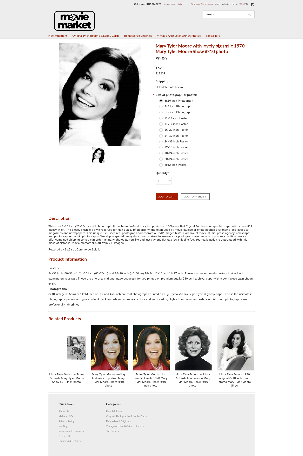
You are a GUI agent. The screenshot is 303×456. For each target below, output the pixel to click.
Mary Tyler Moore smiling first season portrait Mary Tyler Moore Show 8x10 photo (108, 380)
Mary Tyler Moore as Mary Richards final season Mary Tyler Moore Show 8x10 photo (192, 380)
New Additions (58, 35)
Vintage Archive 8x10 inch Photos (179, 35)
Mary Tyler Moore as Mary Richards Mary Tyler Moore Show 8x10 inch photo (66, 378)
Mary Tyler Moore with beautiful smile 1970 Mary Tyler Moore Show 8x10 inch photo (150, 380)
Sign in (194, 4)
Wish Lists (183, 4)
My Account (169, 4)
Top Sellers (213, 35)
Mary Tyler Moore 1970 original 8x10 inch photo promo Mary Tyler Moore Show (234, 380)
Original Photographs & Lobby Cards (95, 35)
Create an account (210, 4)
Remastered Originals (138, 35)
